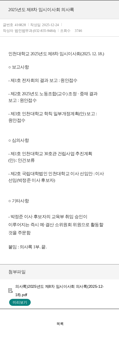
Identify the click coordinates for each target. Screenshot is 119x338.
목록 (60, 324)
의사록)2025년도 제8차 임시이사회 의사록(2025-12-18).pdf (59, 290)
